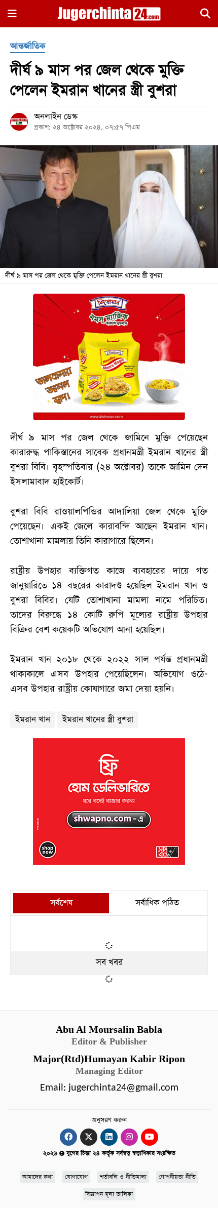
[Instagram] (129, 1137)
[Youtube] (149, 1137)
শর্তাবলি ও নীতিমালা (123, 1177)
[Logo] (109, 13)
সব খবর (109, 962)
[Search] (205, 15)
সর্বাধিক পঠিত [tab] (157, 903)
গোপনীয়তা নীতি (177, 1177)
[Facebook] (68, 1137)
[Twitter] (88, 1137)
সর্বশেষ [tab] (61, 903)
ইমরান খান (32, 720)
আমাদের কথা (37, 1177)
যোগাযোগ (76, 1177)
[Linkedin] (109, 1137)
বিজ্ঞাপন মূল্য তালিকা (109, 1194)
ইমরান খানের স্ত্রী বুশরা (97, 720)
